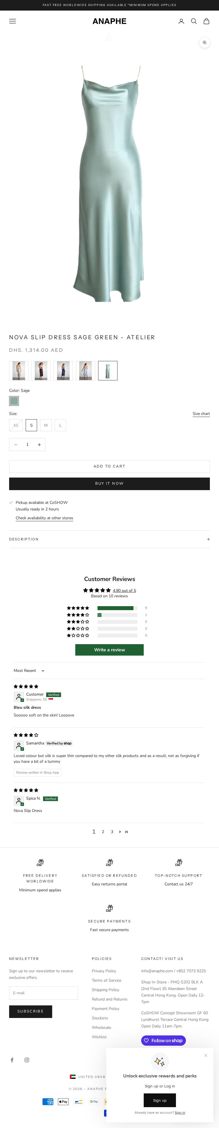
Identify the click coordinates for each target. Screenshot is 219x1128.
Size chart (201, 413)
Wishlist (99, 1037)
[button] (78, 608)
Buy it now (109, 483)
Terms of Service (106, 980)
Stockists (100, 1018)
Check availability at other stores (44, 518)
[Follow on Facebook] (12, 1060)
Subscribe (30, 1011)
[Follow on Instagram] (27, 1060)
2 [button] (103, 831)
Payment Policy (105, 1008)
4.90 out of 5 (124, 590)
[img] (26, 686)
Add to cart (110, 466)
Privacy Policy (104, 971)
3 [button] (112, 831)
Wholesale (101, 1027)
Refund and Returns (109, 999)
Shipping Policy (105, 990)
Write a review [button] (109, 650)
